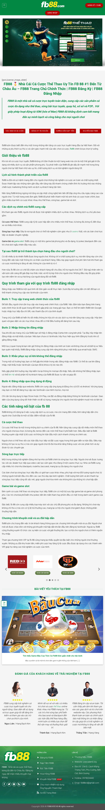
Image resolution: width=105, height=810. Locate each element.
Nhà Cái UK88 (14, 573)
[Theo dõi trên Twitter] (9, 784)
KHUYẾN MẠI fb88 (90, 131)
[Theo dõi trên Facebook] (4, 784)
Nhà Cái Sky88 (39, 573)
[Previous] (6, 569)
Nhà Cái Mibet (65, 573)
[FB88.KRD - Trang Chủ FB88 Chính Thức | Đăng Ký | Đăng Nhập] (52, 5)
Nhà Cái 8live (90, 573)
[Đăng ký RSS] (19, 784)
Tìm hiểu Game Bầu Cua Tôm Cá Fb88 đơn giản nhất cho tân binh (52, 656)
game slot (19, 241)
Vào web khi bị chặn (15, 131)
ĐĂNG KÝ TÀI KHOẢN (40, 131)
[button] (4, 5)
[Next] (98, 569)
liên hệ (11, 374)
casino (75, 231)
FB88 (11, 100)
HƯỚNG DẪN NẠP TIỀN (65, 131)
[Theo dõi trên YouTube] (24, 784)
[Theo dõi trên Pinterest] (14, 784)
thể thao (57, 706)
